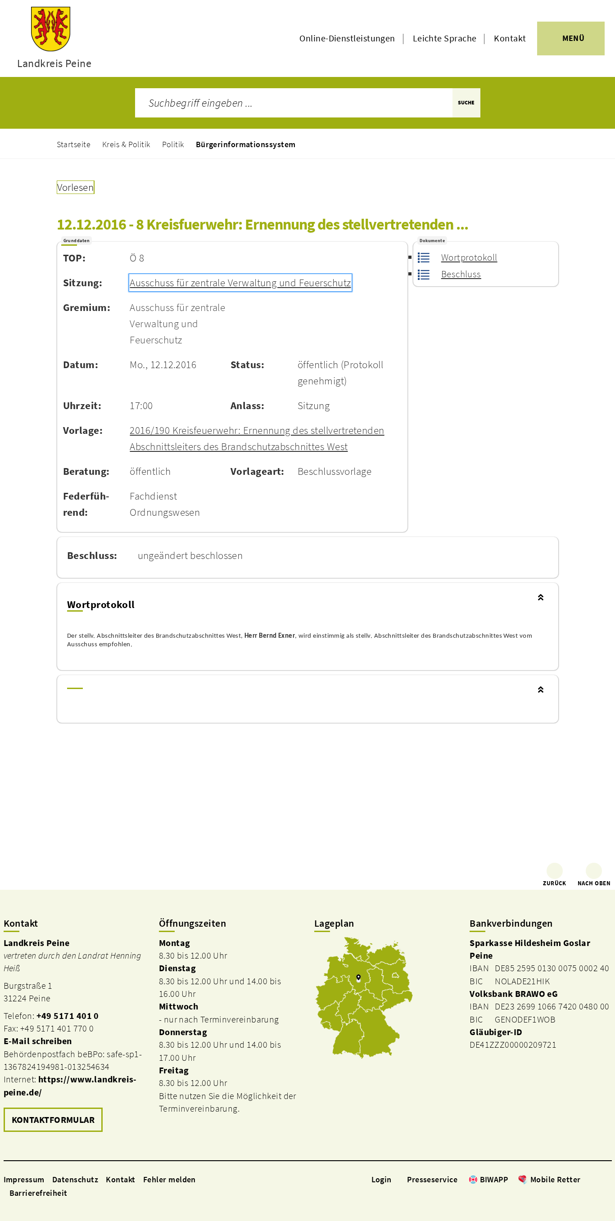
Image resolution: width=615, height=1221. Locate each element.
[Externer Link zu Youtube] (606, 1179)
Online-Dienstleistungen (347, 38)
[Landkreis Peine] (74, 1036)
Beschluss (461, 274)
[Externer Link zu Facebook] (585, 1179)
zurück (554, 883)
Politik (173, 144)
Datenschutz (75, 1179)
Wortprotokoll (469, 257)
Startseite (74, 144)
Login (381, 1179)
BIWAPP (494, 1179)
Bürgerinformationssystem (246, 144)
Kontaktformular (53, 1120)
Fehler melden (169, 1179)
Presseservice (432, 1179)
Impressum (24, 1179)
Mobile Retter (555, 1179)
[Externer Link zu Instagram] (596, 1179)
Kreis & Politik (126, 144)
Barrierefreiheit (38, 1193)
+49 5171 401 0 (67, 1016)
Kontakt (510, 38)
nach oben (594, 883)
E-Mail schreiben (38, 1041)
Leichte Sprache (445, 38)
